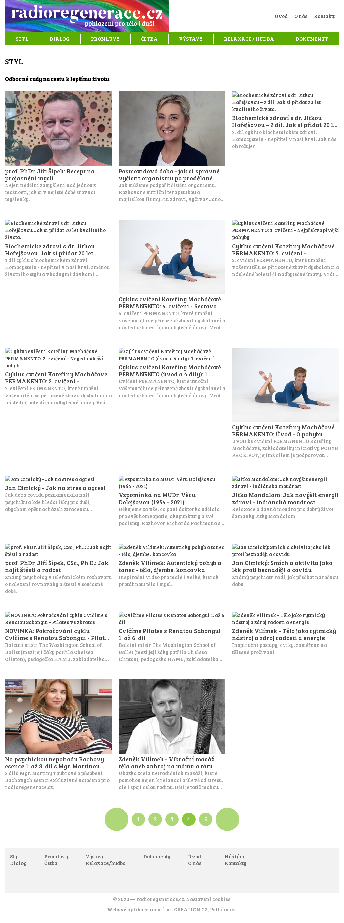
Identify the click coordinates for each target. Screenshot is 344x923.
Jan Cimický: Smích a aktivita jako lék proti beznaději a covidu (285, 566)
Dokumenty (312, 38)
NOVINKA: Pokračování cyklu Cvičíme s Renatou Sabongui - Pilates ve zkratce (58, 637)
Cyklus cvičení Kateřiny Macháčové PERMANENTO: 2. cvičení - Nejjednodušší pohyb (58, 377)
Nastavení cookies (208, 899)
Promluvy (105, 38)
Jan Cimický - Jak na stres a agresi (58, 494)
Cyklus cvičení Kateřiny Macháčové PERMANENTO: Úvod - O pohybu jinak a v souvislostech (285, 403)
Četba (149, 38)
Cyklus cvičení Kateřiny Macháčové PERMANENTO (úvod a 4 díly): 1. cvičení (172, 373)
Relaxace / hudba (249, 38)
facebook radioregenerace (287, 860)
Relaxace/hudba (106, 863)
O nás (300, 16)
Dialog (60, 38)
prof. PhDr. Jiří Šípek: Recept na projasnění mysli (58, 147)
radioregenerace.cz (160, 899)
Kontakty (325, 16)
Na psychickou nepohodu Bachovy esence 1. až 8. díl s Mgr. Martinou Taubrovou (58, 735)
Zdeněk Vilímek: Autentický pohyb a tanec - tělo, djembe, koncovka (172, 566)
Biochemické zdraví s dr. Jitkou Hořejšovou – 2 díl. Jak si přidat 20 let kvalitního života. (285, 120)
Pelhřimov (223, 909)
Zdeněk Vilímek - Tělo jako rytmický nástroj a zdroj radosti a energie (285, 634)
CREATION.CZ (191, 909)
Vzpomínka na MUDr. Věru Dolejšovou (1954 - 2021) (172, 501)
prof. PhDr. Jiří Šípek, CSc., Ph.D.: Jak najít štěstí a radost (58, 569)
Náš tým (234, 856)
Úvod (281, 16)
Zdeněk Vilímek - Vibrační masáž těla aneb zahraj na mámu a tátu (172, 735)
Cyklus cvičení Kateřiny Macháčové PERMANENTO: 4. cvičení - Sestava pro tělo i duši (172, 275)
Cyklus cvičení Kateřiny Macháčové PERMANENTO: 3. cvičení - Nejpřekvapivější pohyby (285, 249)
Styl (22, 38)
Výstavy (191, 38)
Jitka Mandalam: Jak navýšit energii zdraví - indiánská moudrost (285, 498)
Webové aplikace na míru (138, 909)
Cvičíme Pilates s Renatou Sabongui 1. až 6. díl (172, 637)
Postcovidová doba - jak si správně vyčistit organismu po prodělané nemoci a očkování (172, 147)
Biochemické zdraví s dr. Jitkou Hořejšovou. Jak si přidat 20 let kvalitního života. (58, 249)
